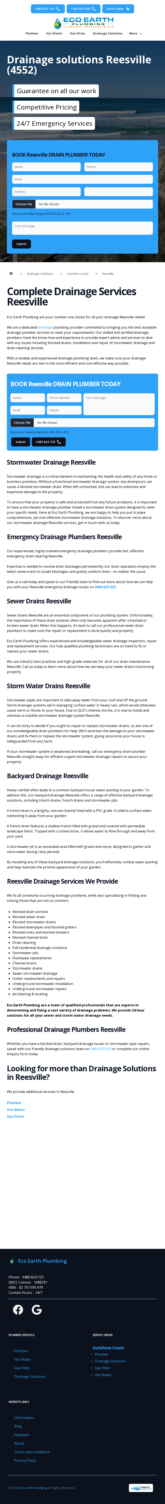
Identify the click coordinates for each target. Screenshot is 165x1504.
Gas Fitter (77, 33)
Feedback (21, 1434)
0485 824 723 (44, 9)
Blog (18, 1426)
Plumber (32, 33)
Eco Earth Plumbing (33, 1488)
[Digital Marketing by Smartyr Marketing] (141, 1488)
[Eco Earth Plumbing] (82, 24)
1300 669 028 (80, 9)
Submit (21, 244)
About (19, 1443)
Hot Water (54, 33)
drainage (44, 327)
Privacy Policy (25, 1460)
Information (24, 1417)
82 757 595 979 (31, 1287)
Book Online (115, 9)
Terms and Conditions (32, 1452)
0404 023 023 (105, 587)
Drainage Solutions (107, 33)
